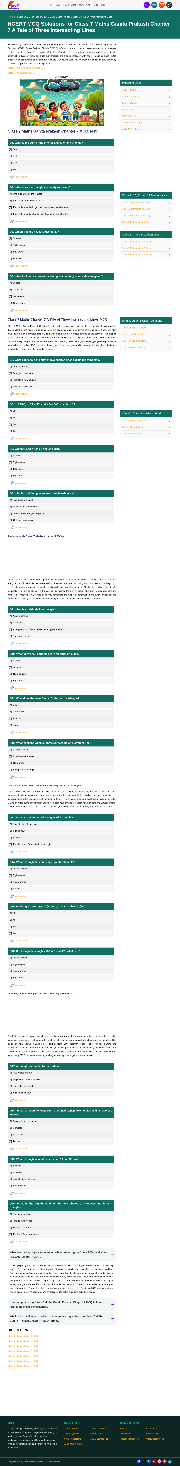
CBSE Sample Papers (133, 122)
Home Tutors (128, 109)
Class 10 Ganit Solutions (134, 341)
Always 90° (16, 837)
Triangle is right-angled (22, 380)
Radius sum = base (20, 1214)
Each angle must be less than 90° (27, 200)
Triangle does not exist (22, 1179)
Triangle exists (18, 366)
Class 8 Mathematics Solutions (137, 241)
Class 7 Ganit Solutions (133, 427)
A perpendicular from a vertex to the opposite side (35, 629)
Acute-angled (17, 882)
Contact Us (151, 1428)
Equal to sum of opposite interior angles (30, 844)
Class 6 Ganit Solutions (133, 433)
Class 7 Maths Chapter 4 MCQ (23, 1351)
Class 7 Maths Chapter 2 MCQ (23, 1341)
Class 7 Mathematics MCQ (21, 73)
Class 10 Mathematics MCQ (136, 215)
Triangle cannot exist (21, 386)
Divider (14, 283)
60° (12, 417)
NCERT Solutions (130, 96)
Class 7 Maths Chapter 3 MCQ (23, 1346)
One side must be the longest (25, 194)
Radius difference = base (23, 1234)
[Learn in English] (147, 5)
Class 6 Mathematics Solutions (137, 254)
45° (12, 920)
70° (12, 411)
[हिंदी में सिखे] (154, 5)
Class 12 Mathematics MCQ (136, 202)
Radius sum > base (20, 1227)
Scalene (15, 238)
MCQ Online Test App (88, 5)
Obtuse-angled (18, 868)
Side (13, 705)
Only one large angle (21, 520)
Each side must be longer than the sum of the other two (38, 207)
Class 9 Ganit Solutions (133, 347)
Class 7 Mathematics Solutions (137, 248)
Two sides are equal (21, 500)
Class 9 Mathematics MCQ (135, 222)
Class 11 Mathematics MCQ (136, 209)
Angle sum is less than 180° (24, 1079)
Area (13, 725)
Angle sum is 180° (20, 1093)
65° (12, 926)
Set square (16, 296)
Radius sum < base (20, 1221)
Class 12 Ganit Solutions (134, 327)
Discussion (125, 1433)
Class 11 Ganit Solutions (134, 334)
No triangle (16, 763)
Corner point (17, 711)
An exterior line (18, 616)
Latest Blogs (152, 1433)
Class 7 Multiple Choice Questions (25, 68)
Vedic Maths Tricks (131, 129)
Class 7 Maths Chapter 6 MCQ (23, 1361)
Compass (15, 289)
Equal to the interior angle (23, 824)
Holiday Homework (129, 1439)
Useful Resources (155, 1439)
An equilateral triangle (21, 769)
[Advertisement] (62, 559)
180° (13, 162)
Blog (103, 5)
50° (12, 913)
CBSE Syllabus (129, 103)
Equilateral (16, 251)
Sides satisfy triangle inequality (26, 513)
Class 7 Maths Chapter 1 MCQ (23, 1336)
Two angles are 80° (20, 1073)
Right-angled (17, 245)
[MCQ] (20, 5)
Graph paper (17, 303)
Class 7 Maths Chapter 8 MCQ (23, 1366)
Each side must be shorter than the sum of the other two (39, 214)
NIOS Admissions (130, 116)
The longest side (19, 636)
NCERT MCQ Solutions (65, 5)
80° (12, 431)
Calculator (16, 1134)
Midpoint (15, 718)
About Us (124, 1428)
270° (13, 156)
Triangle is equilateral (21, 373)
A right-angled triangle (21, 756)
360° (13, 149)
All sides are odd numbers (24, 506)
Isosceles (16, 258)
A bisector (16, 622)
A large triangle (18, 749)
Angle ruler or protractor (23, 1121)
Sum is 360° (17, 831)
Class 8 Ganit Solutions (133, 420)
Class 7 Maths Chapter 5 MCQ (23, 1356)
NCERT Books (129, 90)
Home (49, 5)
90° (12, 169)
